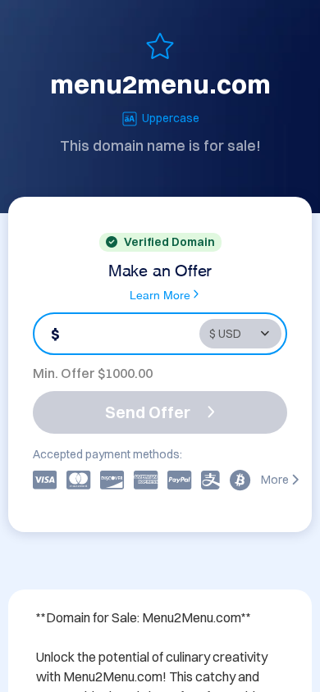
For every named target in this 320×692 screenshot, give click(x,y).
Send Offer (147, 412)
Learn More (160, 294)
